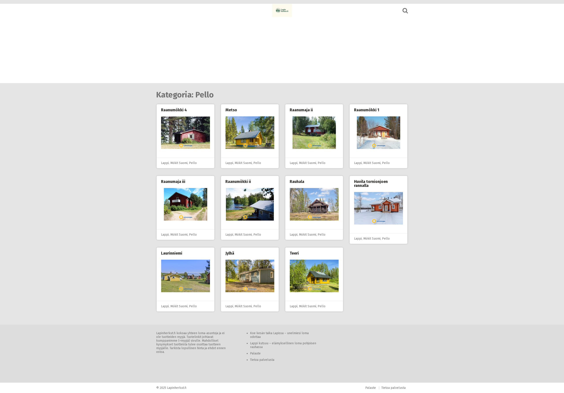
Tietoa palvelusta (262, 360)
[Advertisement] (282, 50)
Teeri (294, 253)
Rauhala (297, 181)
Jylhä (229, 253)
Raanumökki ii (238, 181)
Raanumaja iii (173, 181)
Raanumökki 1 (366, 110)
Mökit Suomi (178, 163)
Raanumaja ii (301, 110)
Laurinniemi (171, 253)
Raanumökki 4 (174, 110)
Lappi (165, 163)
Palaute (255, 353)
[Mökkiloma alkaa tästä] (282, 10)
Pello (193, 163)
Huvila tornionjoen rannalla (371, 183)
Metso (231, 110)
